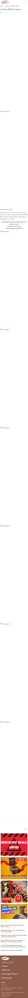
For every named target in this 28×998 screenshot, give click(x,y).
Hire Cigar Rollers (9, 974)
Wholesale (6, 978)
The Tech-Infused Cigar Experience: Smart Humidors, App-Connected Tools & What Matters (13, 946)
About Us (5, 969)
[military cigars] (14, 158)
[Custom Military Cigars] (14, 60)
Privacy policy (9, 992)
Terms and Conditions (6, 994)
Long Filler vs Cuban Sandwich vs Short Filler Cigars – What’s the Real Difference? (14, 936)
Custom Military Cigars (10, 9)
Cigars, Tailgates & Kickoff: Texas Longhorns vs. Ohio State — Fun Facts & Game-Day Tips (13, 941)
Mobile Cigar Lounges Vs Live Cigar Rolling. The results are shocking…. (13, 931)
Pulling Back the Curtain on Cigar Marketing (12, 950)
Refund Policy (22, 992)
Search (2, 992)
